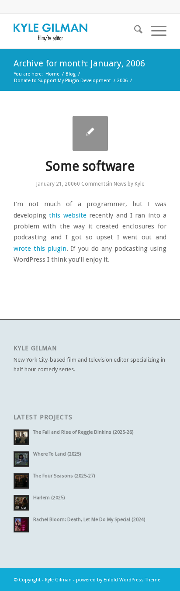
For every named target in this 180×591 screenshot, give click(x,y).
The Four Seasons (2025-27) (64, 476)
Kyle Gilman (58, 580)
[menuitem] (133, 31)
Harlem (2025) (49, 498)
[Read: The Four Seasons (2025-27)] (21, 481)
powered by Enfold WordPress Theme (118, 580)
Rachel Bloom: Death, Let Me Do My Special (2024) (89, 519)
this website (68, 215)
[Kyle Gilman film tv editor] (75, 31)
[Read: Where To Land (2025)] (21, 459)
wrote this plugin (40, 248)
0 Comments (92, 184)
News (120, 184)
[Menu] (154, 31)
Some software (90, 166)
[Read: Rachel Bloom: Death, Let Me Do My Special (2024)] (21, 524)
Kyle (139, 184)
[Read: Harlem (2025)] (21, 503)
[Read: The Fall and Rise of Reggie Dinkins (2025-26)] (21, 437)
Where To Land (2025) (57, 454)
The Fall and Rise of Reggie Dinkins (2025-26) (83, 432)
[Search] (133, 31)
